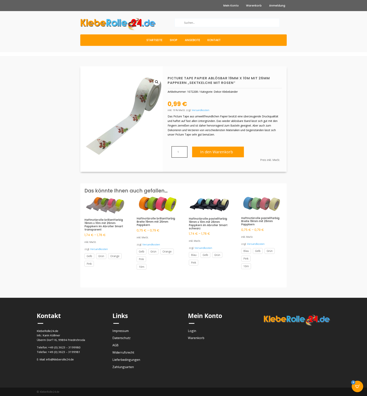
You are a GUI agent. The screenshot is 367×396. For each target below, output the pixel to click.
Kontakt (214, 40)
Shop (173, 40)
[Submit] (179, 22)
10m (141, 267)
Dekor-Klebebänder (226, 91)
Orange (114, 256)
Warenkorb (254, 5)
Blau (193, 255)
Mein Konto (231, 5)
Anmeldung (277, 5)
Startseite (154, 40)
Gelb (89, 256)
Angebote (192, 40)
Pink (89, 263)
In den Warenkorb (216, 151)
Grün (101, 256)
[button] (156, 82)
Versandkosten (200, 110)
